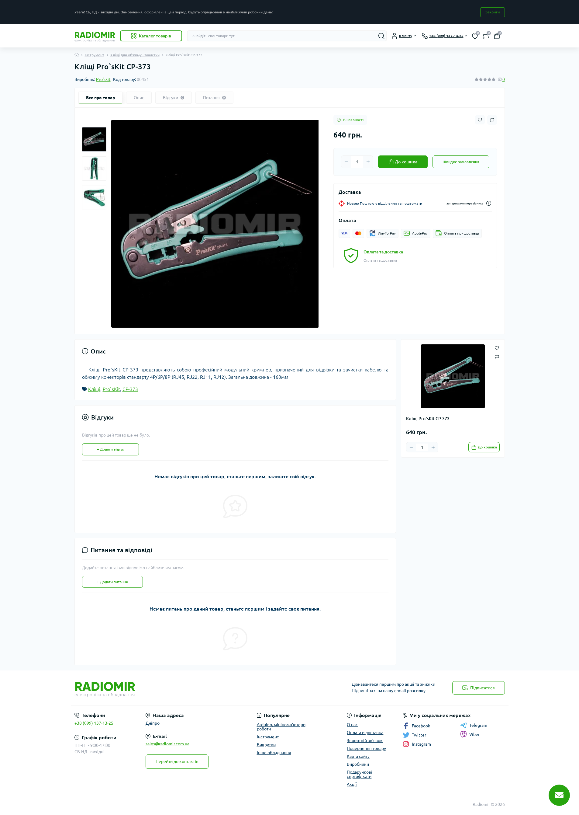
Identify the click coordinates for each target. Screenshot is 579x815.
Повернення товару (366, 748)
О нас (352, 724)
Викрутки (266, 744)
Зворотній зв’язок (365, 740)
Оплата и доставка (365, 732)
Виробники (358, 764)
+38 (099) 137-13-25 (93, 723)
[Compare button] (492, 120)
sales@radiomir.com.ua (167, 743)
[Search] (381, 36)
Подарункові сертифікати (359, 774)
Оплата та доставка (383, 251)
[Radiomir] (180, 688)
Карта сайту (358, 756)
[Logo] (94, 36)
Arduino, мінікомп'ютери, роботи (281, 726)
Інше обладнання (274, 752)
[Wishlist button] (480, 119)
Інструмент (94, 55)
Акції (352, 784)
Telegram (478, 725)
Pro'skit (103, 79)
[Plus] (368, 162)
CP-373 (130, 389)
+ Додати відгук (110, 449)
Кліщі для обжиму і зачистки (135, 55)
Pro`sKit (111, 389)
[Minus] (346, 162)
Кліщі (94, 389)
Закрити (492, 12)
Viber (474, 734)
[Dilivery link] (489, 203)
